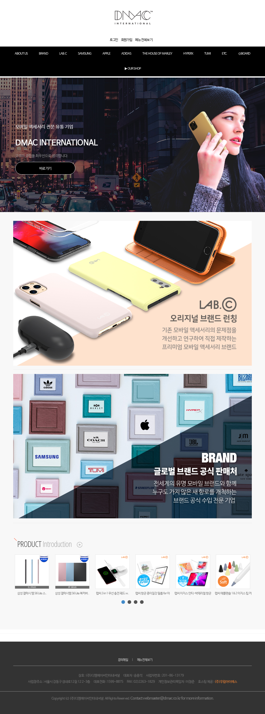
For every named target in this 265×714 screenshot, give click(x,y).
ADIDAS (126, 54)
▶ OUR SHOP (132, 69)
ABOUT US (21, 54)
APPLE (106, 54)
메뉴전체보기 (144, 660)
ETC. (224, 54)
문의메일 (123, 660)
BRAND (43, 54)
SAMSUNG (84, 54)
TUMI (207, 54)
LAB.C (63, 54)
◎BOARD (244, 54)
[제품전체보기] (77, 543)
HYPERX (188, 54)
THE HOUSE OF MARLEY (157, 54)
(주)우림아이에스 (226, 682)
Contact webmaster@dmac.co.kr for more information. (172, 698)
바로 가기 (45, 169)
